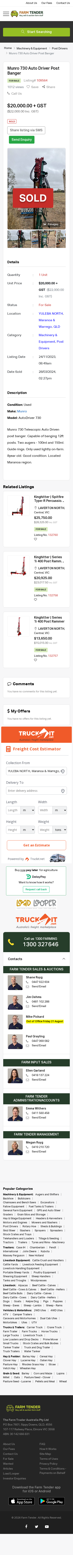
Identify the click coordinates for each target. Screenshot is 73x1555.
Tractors (8, 1242)
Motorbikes (10, 1322)
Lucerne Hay (28, 1360)
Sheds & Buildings (51, 1226)
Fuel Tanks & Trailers (41, 1206)
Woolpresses (39, 1280)
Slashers (25, 1230)
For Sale (8, 1458)
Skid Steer (9, 1230)
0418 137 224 (40, 1075)
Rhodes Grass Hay (33, 1364)
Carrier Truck (35, 1327)
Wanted (8, 1463)
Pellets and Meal (45, 1381)
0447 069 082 (40, 1041)
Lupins (60, 1373)
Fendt (52, 1247)
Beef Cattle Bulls (13, 1293)
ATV (5, 1314)
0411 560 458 (40, 1113)
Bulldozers (24, 1198)
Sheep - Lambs (33, 1305)
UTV (34, 1322)
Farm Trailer (10, 1331)
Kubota (45, 1251)
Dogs (6, 1301)
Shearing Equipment (15, 1276)
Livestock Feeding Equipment (40, 1264)
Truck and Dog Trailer (37, 1347)
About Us (31, 3)
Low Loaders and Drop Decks (21, 1339)
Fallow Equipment (13, 1206)
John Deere (29, 1251)
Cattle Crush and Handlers (48, 1260)
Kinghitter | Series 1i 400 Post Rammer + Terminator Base (49, 561)
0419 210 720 (40, 1147)
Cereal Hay (46, 1356)
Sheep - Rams (54, 1305)
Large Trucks (11, 1335)
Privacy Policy (48, 1463)
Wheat (63, 1381)
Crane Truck (54, 1327)
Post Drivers (60, 48)
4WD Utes (56, 1310)
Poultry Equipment (45, 1272)
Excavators (47, 1202)
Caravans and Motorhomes (19, 1318)
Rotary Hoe (29, 1226)
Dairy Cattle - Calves (39, 1293)
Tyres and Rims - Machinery (48, 1242)
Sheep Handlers (41, 1276)
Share (50, 87)
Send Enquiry (22, 140)
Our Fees (46, 3)
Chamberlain (37, 1247)
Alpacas (23, 1285)
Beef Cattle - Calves (44, 1285)
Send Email (39, 986)
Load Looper (11, 1473)
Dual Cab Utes (48, 1318)
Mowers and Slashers (44, 1222)
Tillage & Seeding (49, 1238)
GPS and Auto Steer (49, 1210)
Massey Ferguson (13, 1255)
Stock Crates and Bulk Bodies (40, 1343)
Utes (24, 1322)
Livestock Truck (33, 1335)
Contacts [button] (15, 959)
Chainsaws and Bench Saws (19, 1202)
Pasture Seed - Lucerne (17, 1381)
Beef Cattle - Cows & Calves (19, 1289)
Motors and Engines (15, 1222)
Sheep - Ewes (11, 1305)
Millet (6, 1377)
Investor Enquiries (14, 1478)
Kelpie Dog (32, 1301)
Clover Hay (9, 1360)
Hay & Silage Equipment (17, 1218)
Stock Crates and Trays (17, 1234)
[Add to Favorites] (35, 539)
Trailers (22, 1242)
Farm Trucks (29, 1331)
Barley (25, 1373)
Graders (8, 1214)
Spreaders (56, 1230)
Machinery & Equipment (32, 48)
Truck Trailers (11, 1351)
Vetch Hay (9, 1368)
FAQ (42, 1444)
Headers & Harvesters (49, 1218)
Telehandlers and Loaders (18, 1238)
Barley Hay (29, 1356)
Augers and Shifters (47, 1194)
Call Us (16, 93)
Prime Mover (50, 1339)
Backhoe (8, 1198)
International (10, 1251)
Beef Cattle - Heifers (53, 1289)
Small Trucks (10, 1343)
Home (8, 48)
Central (39, 512)
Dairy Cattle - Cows (14, 1297)
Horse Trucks (49, 1331)
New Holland (36, 1255)
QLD (57, 327)
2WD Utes (40, 1310)
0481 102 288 (40, 1001)
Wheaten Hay (28, 1368)
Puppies (58, 1301)
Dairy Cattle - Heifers (43, 1297)
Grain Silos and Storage (31, 1214)
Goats (17, 1301)
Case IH (20, 1247)
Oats (17, 1377)
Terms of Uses (49, 1458)
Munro (22, 411)
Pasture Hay (10, 1364)
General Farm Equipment (17, 1210)
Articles (8, 1468)
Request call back (36, 889)
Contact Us (63, 3)
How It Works (48, 1449)
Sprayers (40, 1230)
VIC (47, 512)
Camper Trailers (22, 1314)
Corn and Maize (43, 1373)
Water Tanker (32, 1351)
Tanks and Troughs (14, 1280)
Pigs (45, 1301)
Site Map (45, 1454)
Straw (52, 1364)
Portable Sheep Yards (16, 1272)
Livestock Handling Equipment (21, 1268)
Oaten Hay (46, 1360)
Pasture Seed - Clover (37, 1377)
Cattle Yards (10, 1264)
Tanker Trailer (11, 1347)
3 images (52, 224)
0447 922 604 (40, 982)
